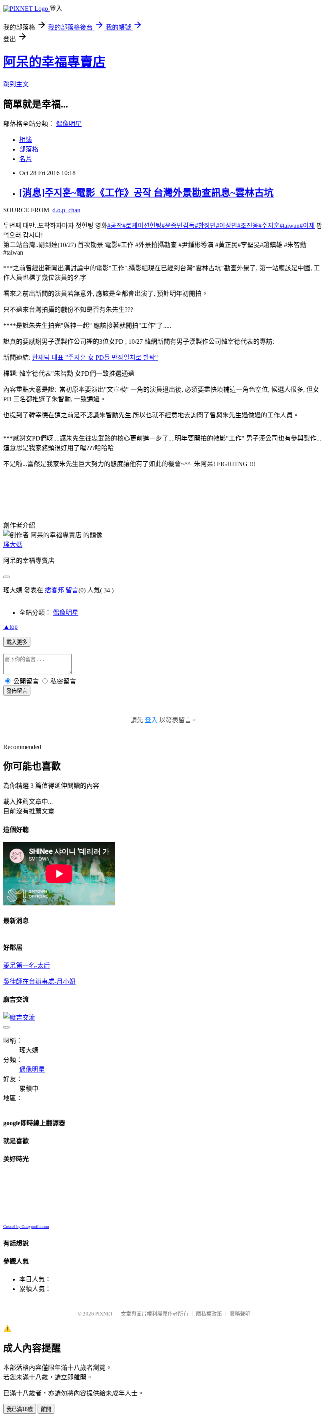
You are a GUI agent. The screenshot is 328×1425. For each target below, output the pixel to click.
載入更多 (16, 642)
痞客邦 (54, 590)
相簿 (25, 139)
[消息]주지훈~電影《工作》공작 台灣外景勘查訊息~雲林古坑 (146, 192)
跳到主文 (16, 84)
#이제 (307, 225)
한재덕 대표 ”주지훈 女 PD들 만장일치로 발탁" (95, 357)
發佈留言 (16, 691)
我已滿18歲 (19, 1409)
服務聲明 (240, 1314)
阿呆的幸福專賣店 (54, 62)
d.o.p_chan (66, 210)
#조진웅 (247, 225)
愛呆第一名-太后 (26, 965)
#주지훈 (269, 225)
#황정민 (205, 225)
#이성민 (226, 225)
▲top (10, 626)
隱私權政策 (209, 1314)
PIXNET (104, 1314)
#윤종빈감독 (178, 225)
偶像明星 (69, 123)
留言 (72, 590)
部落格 (28, 149)
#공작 (114, 225)
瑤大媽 (12, 544)
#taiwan (290, 225)
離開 (46, 1409)
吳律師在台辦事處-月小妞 (39, 981)
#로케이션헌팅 (142, 225)
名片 (25, 158)
